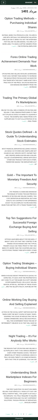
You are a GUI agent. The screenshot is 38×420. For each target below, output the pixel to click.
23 (12, 414)
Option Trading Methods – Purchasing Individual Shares (21, 23)
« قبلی (30, 414)
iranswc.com (11, 418)
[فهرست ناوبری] (3, 2)
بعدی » (8, 414)
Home (24, 8)
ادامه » (14, 46)
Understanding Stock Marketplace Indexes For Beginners (21, 377)
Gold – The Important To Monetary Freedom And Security (22, 179)
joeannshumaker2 (29, 69)
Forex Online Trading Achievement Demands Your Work (19, 61)
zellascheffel (30, 31)
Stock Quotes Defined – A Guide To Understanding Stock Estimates (21, 136)
